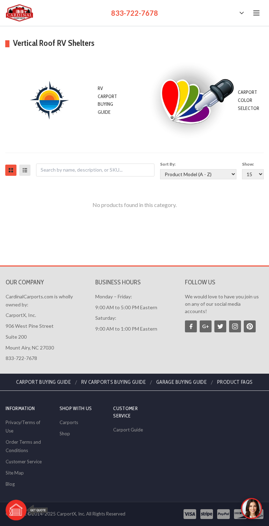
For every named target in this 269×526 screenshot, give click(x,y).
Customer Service (24, 461)
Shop (65, 433)
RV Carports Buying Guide (113, 382)
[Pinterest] (250, 326)
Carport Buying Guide (43, 382)
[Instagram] (235, 326)
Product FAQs (235, 382)
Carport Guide (128, 429)
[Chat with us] (251, 508)
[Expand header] (241, 13)
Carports (69, 422)
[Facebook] (191, 326)
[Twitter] (220, 326)
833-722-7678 (134, 13)
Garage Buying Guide (181, 382)
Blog (10, 484)
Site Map (15, 473)
